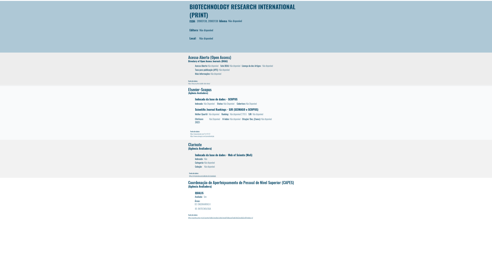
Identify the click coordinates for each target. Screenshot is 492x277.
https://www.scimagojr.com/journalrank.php (202, 136)
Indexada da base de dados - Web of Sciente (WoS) (223, 155)
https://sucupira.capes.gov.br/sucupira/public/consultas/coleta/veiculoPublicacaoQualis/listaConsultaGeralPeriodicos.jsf (220, 217)
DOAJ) (225, 61)
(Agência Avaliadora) (198, 93)
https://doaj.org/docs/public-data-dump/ (199, 83)
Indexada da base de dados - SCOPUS (216, 99)
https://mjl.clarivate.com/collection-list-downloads (202, 176)
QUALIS (199, 193)
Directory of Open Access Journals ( (205, 61)
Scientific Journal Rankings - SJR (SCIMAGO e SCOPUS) (226, 109)
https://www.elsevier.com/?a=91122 (200, 134)
